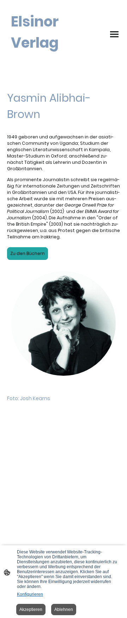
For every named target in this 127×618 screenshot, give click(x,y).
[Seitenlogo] (34, 60)
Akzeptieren (30, 609)
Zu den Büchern (27, 253)
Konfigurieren (30, 594)
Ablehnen (63, 609)
